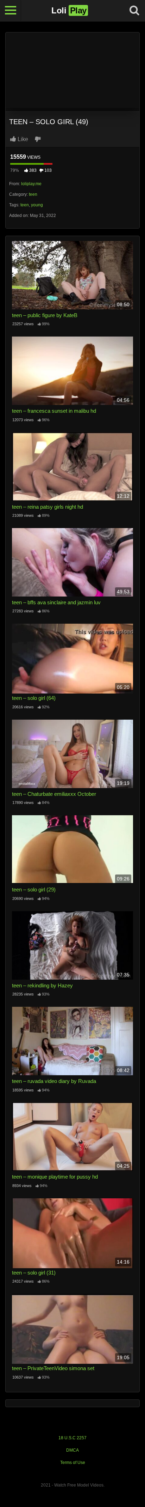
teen (33, 194)
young (37, 204)
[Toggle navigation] (10, 10)
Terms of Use (72, 1462)
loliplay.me (31, 183)
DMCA (72, 1450)
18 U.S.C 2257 (72, 1437)
